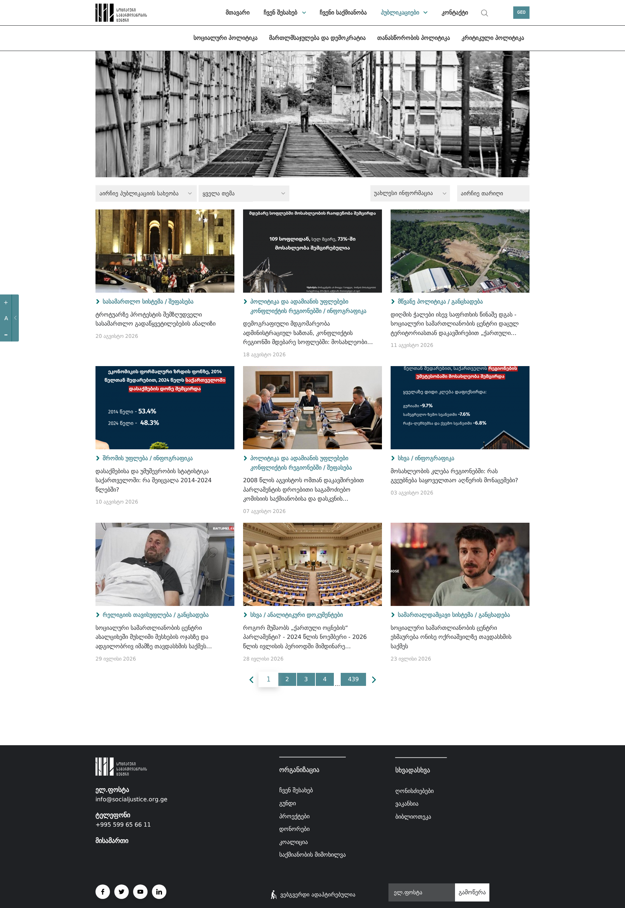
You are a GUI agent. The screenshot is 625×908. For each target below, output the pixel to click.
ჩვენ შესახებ (280, 12)
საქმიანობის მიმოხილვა (312, 854)
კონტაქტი (455, 12)
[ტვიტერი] (121, 891)
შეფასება (181, 301)
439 (353, 679)
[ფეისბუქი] (102, 891)
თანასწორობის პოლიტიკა (413, 37)
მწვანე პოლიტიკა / (424, 301)
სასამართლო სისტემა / (135, 301)
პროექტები (294, 815)
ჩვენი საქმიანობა (343, 12)
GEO (521, 12)
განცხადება (467, 301)
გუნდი (287, 803)
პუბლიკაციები (400, 12)
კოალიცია (293, 842)
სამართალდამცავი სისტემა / (437, 614)
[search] (485, 13)
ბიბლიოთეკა (413, 816)
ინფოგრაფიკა (346, 310)
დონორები (294, 829)
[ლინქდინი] (159, 891)
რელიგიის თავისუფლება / (139, 614)
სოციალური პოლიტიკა (226, 37)
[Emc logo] (120, 13)
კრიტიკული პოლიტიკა (493, 37)
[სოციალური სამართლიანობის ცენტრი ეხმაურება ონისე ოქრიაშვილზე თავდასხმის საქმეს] (460, 564)
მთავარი (238, 12)
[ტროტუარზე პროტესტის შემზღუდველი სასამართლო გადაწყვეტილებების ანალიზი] (164, 251)
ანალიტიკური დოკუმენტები (305, 614)
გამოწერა (472, 892)
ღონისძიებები (414, 791)
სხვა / (405, 458)
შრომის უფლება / (127, 458)
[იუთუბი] (140, 891)
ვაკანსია (406, 803)
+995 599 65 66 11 (123, 824)
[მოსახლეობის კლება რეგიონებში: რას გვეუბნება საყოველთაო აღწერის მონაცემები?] (460, 407)
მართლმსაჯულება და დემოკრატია (317, 37)
